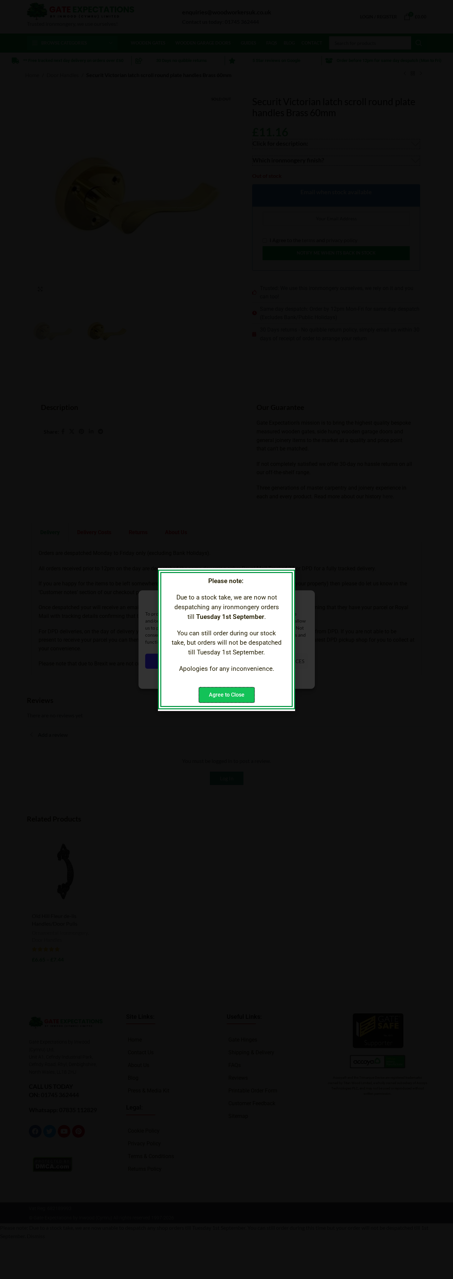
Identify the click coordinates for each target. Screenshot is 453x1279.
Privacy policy (241, 676)
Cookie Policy (208, 676)
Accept (170, 661)
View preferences (280, 661)
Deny (224, 661)
